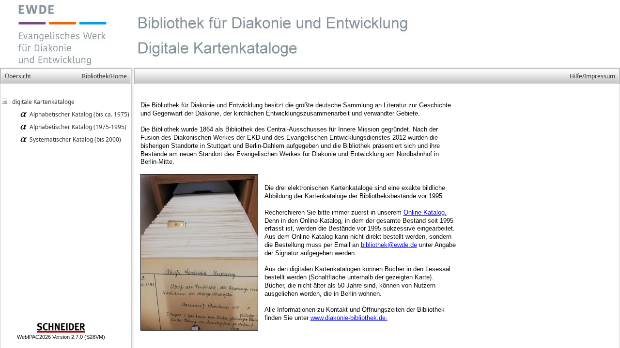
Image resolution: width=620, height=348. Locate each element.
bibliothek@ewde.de (389, 244)
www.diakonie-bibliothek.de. (349, 317)
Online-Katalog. (425, 212)
